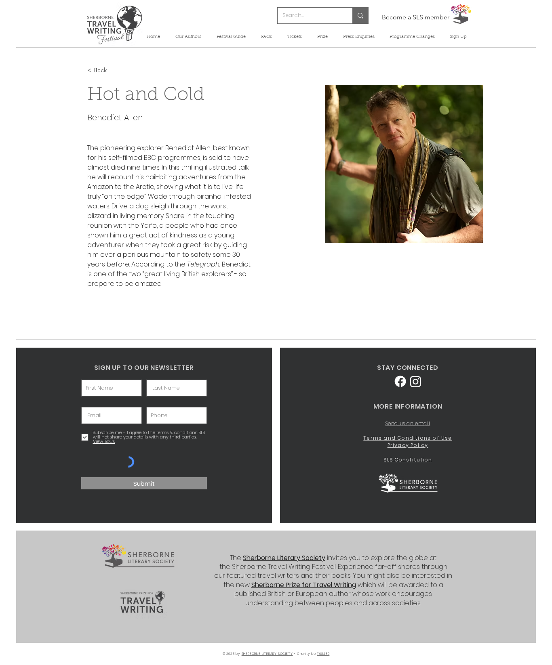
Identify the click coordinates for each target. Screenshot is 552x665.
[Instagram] (415, 381)
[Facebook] (400, 381)
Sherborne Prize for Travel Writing (303, 584)
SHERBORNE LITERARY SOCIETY (267, 654)
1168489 (323, 654)
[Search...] (360, 15)
